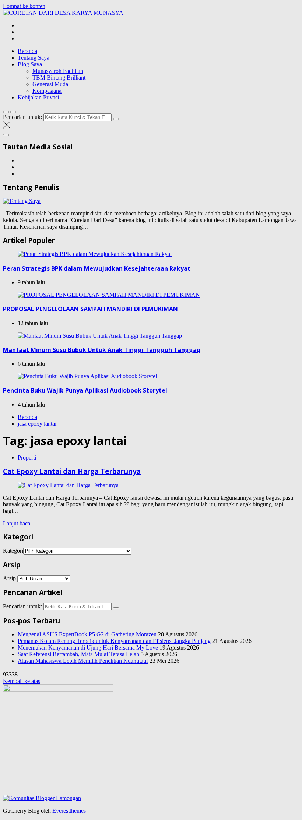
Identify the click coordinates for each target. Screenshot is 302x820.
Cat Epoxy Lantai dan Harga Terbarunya (72, 471)
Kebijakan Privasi (38, 97)
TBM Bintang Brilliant (58, 77)
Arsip (9, 578)
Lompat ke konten (24, 6)
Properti (27, 457)
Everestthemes (69, 810)
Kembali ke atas (21, 681)
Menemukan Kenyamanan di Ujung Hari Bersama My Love (88, 647)
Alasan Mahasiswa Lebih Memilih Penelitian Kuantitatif (83, 661)
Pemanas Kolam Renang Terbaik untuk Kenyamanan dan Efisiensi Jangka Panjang (114, 641)
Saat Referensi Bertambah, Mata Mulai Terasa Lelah (78, 654)
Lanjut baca (16, 523)
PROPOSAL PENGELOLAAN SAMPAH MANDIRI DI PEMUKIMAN (90, 309)
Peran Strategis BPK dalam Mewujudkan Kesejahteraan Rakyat (96, 268)
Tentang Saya (33, 57)
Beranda (27, 51)
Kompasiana (47, 91)
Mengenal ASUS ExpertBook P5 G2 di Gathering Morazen (87, 634)
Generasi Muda (50, 84)
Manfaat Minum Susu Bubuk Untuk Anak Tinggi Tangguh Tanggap (101, 350)
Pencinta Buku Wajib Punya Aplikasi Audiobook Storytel (85, 390)
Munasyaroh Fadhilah (57, 71)
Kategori (13, 551)
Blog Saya (30, 64)
